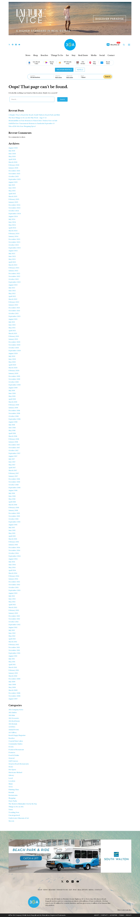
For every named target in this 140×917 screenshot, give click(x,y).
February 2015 (14, 542)
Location (32, 75)
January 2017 (13, 476)
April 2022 (12, 296)
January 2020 (13, 373)
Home (11, 767)
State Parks (13, 801)
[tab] (64, 70)
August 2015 (13, 525)
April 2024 (12, 228)
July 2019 (12, 390)
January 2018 (13, 442)
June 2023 (12, 256)
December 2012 (14, 616)
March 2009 (13, 690)
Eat (67, 55)
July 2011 (12, 659)
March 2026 (13, 162)
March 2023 (13, 265)
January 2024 (13, 236)
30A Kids (12, 715)
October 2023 (14, 245)
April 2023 (12, 262)
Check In (57, 75)
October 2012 (13, 622)
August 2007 (13, 699)
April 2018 (12, 433)
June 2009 (12, 684)
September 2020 (15, 350)
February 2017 (14, 473)
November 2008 (14, 696)
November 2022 (14, 276)
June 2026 (12, 154)
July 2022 (12, 288)
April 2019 (12, 399)
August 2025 (13, 182)
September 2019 (14, 385)
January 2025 (13, 202)
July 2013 (12, 596)
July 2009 (12, 682)
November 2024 (14, 208)
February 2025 (14, 199)
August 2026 (13, 148)
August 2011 (13, 656)
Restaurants (13, 795)
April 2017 (12, 467)
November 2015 (14, 516)
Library (11, 775)
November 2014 (14, 550)
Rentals (11, 792)
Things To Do (57, 55)
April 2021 (12, 330)
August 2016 (13, 490)
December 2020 (14, 342)
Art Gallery (12, 732)
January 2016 (13, 510)
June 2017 (12, 462)
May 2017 (12, 465)
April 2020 (12, 365)
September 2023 (15, 248)
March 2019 (13, 402)
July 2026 (12, 151)
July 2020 (12, 356)
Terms (121, 915)
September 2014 (14, 556)
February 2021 (14, 336)
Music (11, 784)
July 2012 (12, 630)
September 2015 (14, 522)
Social (102, 55)
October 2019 (14, 382)
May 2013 (12, 602)
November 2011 (14, 650)
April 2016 (12, 502)
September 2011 (14, 653)
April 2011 (12, 664)
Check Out (69, 75)
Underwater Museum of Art (19, 818)
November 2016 (14, 482)
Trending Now (14, 812)
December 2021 (14, 308)
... (60, 77)
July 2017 (12, 459)
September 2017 (14, 453)
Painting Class (14, 789)
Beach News (108, 62)
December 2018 (14, 410)
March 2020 (13, 368)
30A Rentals (13, 724)
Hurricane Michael (15, 772)
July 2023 (12, 253)
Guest (82, 75)
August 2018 (13, 422)
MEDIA (91, 890)
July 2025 (12, 185)
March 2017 (13, 470)
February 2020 (14, 370)
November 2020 (14, 345)
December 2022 (14, 273)
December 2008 (14, 693)
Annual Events (14, 730)
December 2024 (14, 205)
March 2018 (13, 436)
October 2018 (13, 416)
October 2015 (13, 519)
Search (107, 77)
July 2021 (12, 322)
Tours (11, 809)
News (27, 55)
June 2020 (12, 359)
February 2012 (14, 644)
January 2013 (13, 613)
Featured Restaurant (16, 749)
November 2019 (14, 379)
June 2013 (12, 599)
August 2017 (13, 456)
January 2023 (13, 271)
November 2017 (14, 448)
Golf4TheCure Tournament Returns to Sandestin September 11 (31, 123)
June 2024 (12, 222)
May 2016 (12, 499)
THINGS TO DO (62, 890)
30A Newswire (14, 718)
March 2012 (13, 642)
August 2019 (13, 388)
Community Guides (15, 744)
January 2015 (13, 545)
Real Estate (83, 55)
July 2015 (12, 527)
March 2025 (13, 196)
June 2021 (12, 325)
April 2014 (12, 570)
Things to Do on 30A (16, 807)
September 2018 (14, 419)
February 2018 (14, 439)
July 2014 (12, 562)
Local (11, 778)
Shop (35, 55)
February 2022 (14, 302)
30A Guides (13, 712)
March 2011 (13, 667)
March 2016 (13, 505)
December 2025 (14, 171)
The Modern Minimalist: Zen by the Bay (23, 804)
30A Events (83, 62)
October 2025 (14, 176)
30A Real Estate (14, 721)
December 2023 (14, 239)
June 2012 (12, 633)
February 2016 (14, 507)
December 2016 (14, 479)
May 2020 (12, 362)
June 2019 (12, 393)
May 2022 (12, 293)
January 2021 (13, 339)
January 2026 (13, 168)
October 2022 (14, 279)
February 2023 (14, 268)
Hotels (80, 70)
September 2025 (14, 179)
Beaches (44, 55)
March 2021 (13, 333)
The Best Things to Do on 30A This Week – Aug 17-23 (27, 118)
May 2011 (12, 662)
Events (11, 747)
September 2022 (15, 282)
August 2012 (13, 627)
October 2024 (14, 211)
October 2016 (13, 485)
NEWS (45, 890)
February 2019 (14, 405)
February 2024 (14, 233)
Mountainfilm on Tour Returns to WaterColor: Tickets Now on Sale (33, 120)
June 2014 (12, 565)
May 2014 (12, 567)
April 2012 (12, 639)
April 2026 (12, 159)
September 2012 (14, 624)
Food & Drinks (14, 755)
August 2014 (13, 559)
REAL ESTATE (83, 890)
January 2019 (13, 408)
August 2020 (13, 353)
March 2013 (13, 607)
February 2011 (14, 670)
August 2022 (13, 285)
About (96, 915)
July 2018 (12, 425)
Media (93, 55)
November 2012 (14, 619)
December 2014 (14, 547)
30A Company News (16, 710)
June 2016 (12, 496)
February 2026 (14, 165)
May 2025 (12, 191)
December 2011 (14, 647)
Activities (12, 727)
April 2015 (12, 536)
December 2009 (14, 679)
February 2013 (14, 610)
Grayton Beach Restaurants (19, 764)
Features (12, 752)
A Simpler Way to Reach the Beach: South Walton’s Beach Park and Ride (34, 115)
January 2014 (13, 579)
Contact (111, 55)
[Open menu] (129, 44)
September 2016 (14, 487)
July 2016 (12, 493)
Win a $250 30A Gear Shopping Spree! (22, 126)
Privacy (128, 915)
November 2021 (14, 311)
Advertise (113, 915)
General (11, 758)
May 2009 (12, 687)
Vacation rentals (64, 70)
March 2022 (13, 299)
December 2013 (14, 582)
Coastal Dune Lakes (16, 741)
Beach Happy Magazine (17, 735)
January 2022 (13, 305)
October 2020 (14, 348)
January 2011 (13, 673)
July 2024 (12, 219)
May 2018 (12, 430)
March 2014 (13, 573)
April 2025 (12, 193)
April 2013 (12, 604)
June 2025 (12, 188)
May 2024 (12, 225)
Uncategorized (14, 815)
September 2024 (15, 213)
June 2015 (12, 530)
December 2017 (14, 445)
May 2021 (12, 328)
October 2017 (13, 450)
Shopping (12, 798)
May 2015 (12, 533)
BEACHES (52, 890)
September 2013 (14, 590)
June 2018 (12, 428)
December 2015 (14, 513)
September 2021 (14, 316)
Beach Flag (52, 62)
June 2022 (12, 291)
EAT (70, 890)
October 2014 (14, 553)
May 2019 (12, 396)
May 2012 (12, 636)
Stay (73, 55)
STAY (75, 890)
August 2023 (13, 251)
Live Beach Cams (36, 62)
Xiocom (11, 821)
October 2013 (13, 587)
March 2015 (13, 539)
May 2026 (12, 156)
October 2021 (13, 313)
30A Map (94, 62)
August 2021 (13, 319)
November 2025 (14, 173)
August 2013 (13, 593)
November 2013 (14, 585)
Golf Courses (13, 761)
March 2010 (13, 676)
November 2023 (14, 242)
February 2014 (14, 576)
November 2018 (14, 413)
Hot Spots (12, 769)
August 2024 (13, 216)
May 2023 (12, 259)
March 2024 (13, 231)
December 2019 (14, 376)
